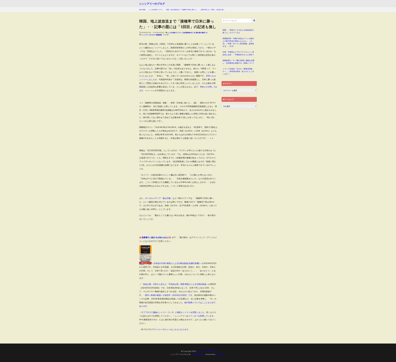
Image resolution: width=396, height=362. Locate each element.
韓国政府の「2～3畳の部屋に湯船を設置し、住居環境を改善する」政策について (238, 61)
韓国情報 (159, 35)
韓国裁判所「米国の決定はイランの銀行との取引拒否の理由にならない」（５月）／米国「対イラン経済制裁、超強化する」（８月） (238, 42)
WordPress (220, 354)
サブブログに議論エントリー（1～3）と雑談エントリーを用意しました (172, 312)
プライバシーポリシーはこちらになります (169, 329)
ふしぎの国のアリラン (156, 9)
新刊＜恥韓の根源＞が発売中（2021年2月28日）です (168, 295)
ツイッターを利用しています (201, 316)
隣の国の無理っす (202, 32)
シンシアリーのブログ (152, 3)
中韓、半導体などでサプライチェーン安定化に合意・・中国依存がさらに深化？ (238, 53)
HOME (143, 10)
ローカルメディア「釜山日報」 (159, 198)
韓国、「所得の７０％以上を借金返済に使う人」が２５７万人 (238, 31)
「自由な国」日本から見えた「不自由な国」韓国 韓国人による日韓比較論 (173, 284)
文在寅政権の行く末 (188, 32)
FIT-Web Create (198, 354)
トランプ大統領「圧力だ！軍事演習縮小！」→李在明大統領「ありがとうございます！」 (238, 71)
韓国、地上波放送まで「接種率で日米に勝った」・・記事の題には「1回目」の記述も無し (195, 9)
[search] (254, 20)
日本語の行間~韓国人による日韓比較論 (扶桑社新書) (176, 263)
